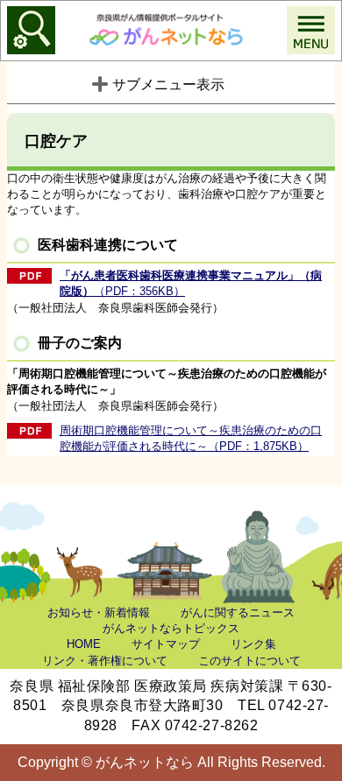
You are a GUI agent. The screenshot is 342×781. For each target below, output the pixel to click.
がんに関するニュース (238, 612)
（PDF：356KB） (191, 283)
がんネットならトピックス (171, 628)
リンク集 (253, 644)
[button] (30, 30)
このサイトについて (249, 660)
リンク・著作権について (104, 660)
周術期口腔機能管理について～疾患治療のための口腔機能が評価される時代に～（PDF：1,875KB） (191, 438)
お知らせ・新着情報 (98, 612)
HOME (84, 644)
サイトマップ (166, 644)
